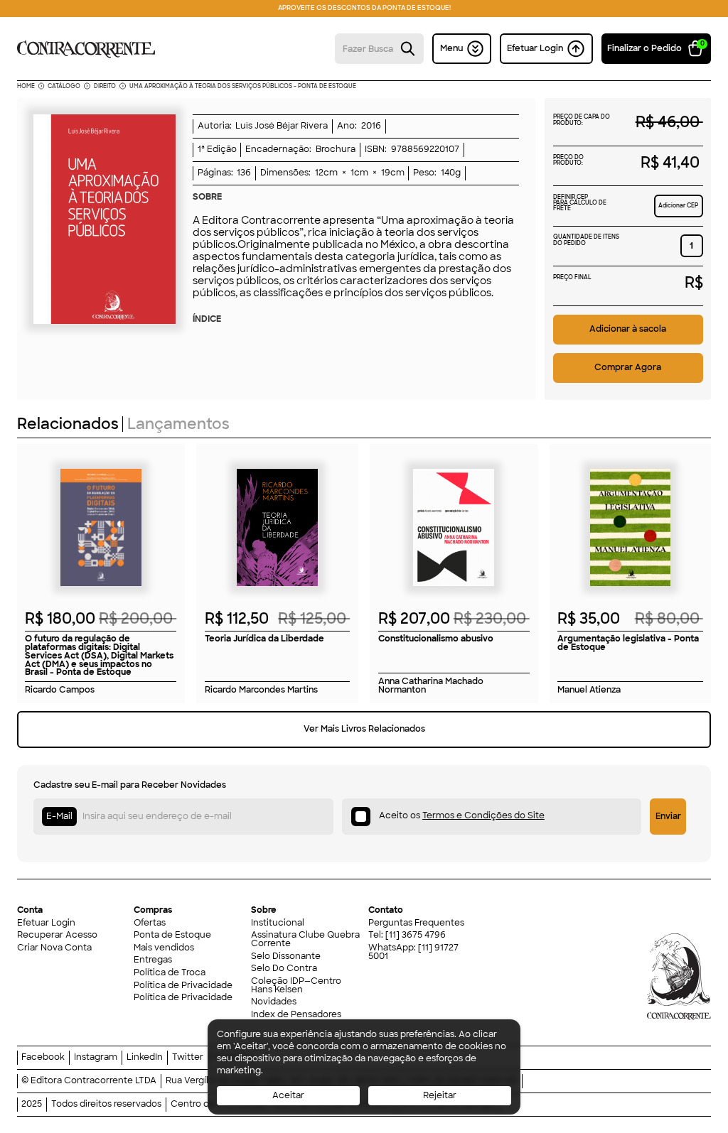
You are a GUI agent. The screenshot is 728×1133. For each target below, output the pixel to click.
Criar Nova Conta (54, 948)
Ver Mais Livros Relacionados (364, 728)
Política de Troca (169, 973)
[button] (656, 48)
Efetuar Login (46, 923)
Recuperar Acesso (57, 935)
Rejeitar (439, 1095)
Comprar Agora (627, 367)
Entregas (153, 960)
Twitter (187, 1057)
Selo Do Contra (284, 969)
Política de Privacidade (183, 986)
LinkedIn (145, 1057)
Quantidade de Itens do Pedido (586, 240)
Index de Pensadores (296, 1015)
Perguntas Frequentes (416, 923)
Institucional (277, 923)
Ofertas (150, 923)
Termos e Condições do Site (483, 815)
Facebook (43, 1057)
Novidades (273, 1002)
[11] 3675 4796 (415, 934)
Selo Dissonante (286, 957)
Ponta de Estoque (172, 935)
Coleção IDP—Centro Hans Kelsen (296, 985)
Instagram (95, 1057)
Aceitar (288, 1095)
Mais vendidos (164, 948)
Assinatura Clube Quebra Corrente (305, 939)
